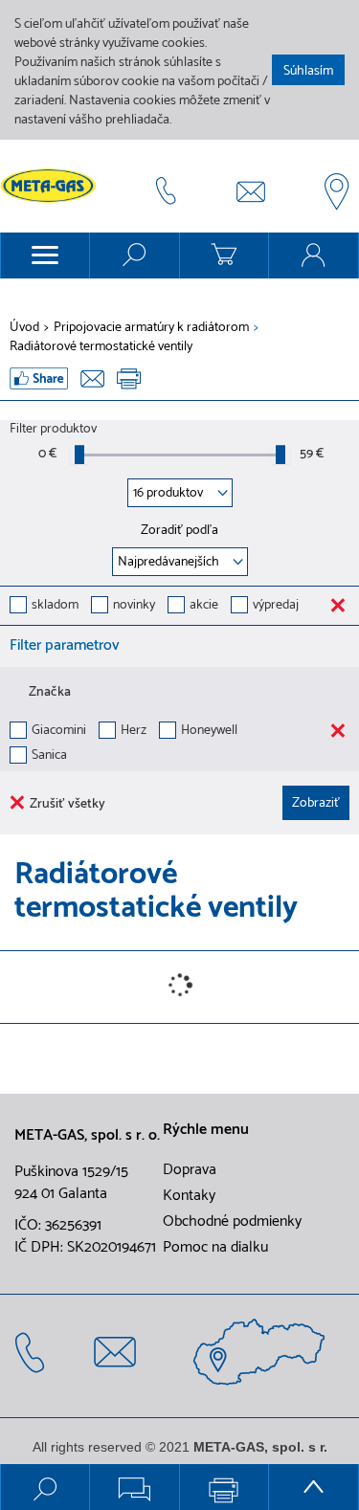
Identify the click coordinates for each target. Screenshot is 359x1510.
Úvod (24, 328)
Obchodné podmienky (232, 1222)
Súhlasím (308, 71)
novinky (134, 606)
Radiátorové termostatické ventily (101, 347)
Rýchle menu (206, 1130)
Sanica (49, 756)
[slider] (79, 454)
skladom (55, 606)
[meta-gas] (52, 185)
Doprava (189, 1170)
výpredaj (276, 606)
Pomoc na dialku (215, 1247)
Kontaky (189, 1196)
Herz (133, 732)
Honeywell (209, 732)
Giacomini (59, 732)
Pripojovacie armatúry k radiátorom (151, 328)
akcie (204, 606)
